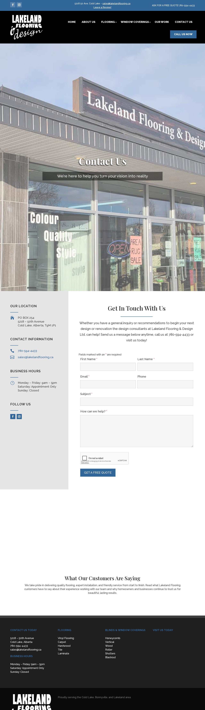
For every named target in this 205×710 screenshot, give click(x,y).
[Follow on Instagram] (19, 4)
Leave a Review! (102, 7)
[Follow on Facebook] (12, 4)
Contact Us (183, 21)
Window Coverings (135, 21)
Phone (141, 376)
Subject (86, 394)
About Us (88, 21)
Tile (60, 649)
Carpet (62, 642)
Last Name (145, 359)
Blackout (110, 657)
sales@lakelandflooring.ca (116, 3)
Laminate (63, 653)
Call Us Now (183, 34)
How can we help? (93, 411)
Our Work (162, 21)
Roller (108, 649)
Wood (109, 645)
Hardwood (64, 645)
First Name (88, 359)
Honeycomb (112, 638)
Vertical (109, 642)
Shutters (110, 653)
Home (72, 21)
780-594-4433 (187, 5)
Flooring (108, 21)
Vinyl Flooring (66, 638)
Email (84, 376)
